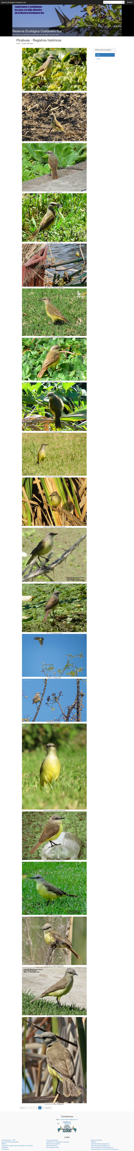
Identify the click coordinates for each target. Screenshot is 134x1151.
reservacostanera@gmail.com (69, 1119)
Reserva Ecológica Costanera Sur (13, 2)
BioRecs (4, 1144)
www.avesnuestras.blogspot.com (100, 1145)
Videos (98, 59)
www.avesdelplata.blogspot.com (100, 1144)
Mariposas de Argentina (53, 1144)
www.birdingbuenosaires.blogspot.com (102, 1147)
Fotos (98, 55)
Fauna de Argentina (52, 1140)
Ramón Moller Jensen (52, 1147)
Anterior (22, 1108)
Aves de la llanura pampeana (10, 1142)
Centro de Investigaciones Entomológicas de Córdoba (17, 1145)
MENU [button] (131, 2)
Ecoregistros (5, 1149)
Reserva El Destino (96, 1140)
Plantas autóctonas (51, 1145)
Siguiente (48, 1108)
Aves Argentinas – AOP (8, 1140)
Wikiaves (93, 1142)
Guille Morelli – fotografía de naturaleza (57, 1142)
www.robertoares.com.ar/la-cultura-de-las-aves (104, 1149)
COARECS (5, 1147)
